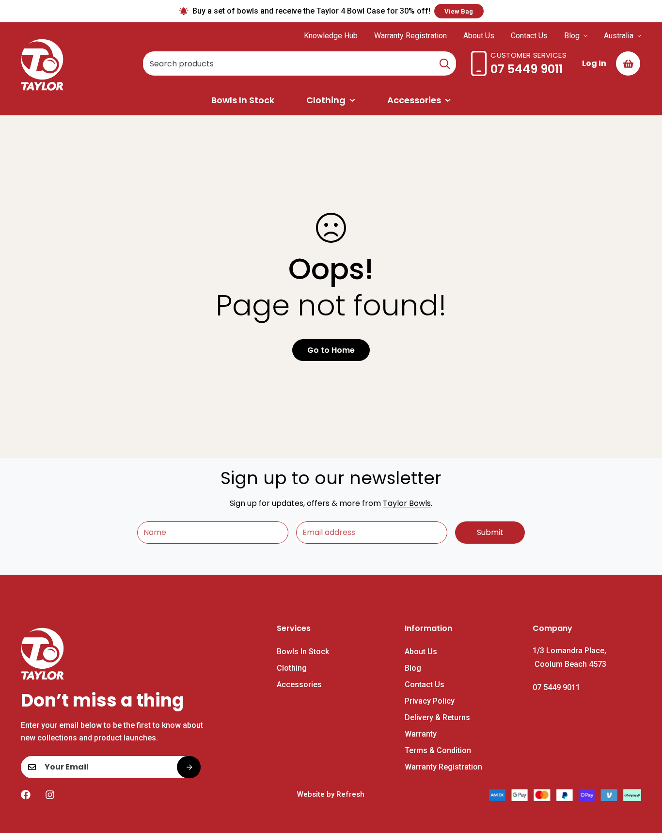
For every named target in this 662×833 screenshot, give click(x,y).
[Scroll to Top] (643, 780)
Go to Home (331, 350)
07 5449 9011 (526, 69)
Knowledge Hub (331, 35)
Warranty (421, 734)
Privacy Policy (430, 701)
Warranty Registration (410, 35)
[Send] (188, 767)
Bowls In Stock (242, 100)
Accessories (414, 100)
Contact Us (529, 35)
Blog (572, 35)
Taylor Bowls (407, 503)
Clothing (326, 100)
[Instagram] (50, 795)
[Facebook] (26, 795)
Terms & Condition (438, 750)
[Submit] (445, 64)
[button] (628, 63)
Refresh (350, 794)
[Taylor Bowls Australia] (44, 63)
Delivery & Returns (437, 717)
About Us (478, 35)
